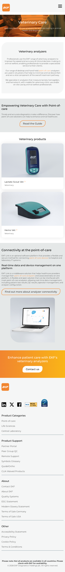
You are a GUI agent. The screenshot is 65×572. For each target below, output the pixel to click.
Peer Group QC (10, 451)
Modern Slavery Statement (16, 506)
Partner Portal (9, 446)
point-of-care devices (38, 258)
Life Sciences (8, 426)
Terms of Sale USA (11, 516)
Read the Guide (32, 123)
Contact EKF (8, 486)
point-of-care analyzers (24, 276)
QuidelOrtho (8, 466)
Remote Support (10, 456)
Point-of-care (8, 421)
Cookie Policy (9, 541)
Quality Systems (10, 496)
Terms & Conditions (12, 546)
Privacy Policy (9, 536)
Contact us (32, 369)
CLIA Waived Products (13, 471)
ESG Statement (10, 501)
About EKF (7, 491)
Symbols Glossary (11, 461)
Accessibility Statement (14, 531)
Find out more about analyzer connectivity (31, 291)
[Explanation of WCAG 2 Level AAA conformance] (29, 407)
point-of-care (45, 70)
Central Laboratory (11, 431)
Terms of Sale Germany (14, 511)
